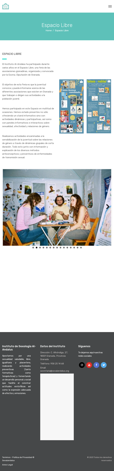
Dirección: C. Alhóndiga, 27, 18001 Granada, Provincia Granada (54, 356)
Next (107, 207)
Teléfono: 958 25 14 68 (52, 363)
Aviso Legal (7, 465)
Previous (7, 207)
